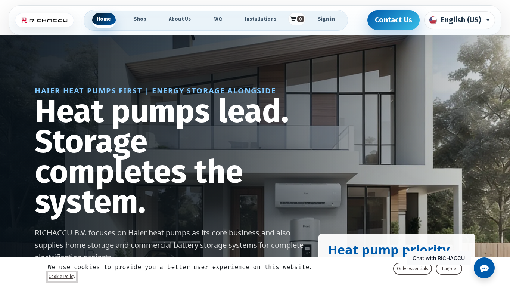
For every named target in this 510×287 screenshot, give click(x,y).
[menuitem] (104, 20)
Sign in (326, 19)
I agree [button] (449, 268)
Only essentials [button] (412, 268)
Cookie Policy (62, 276)
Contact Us (393, 20)
